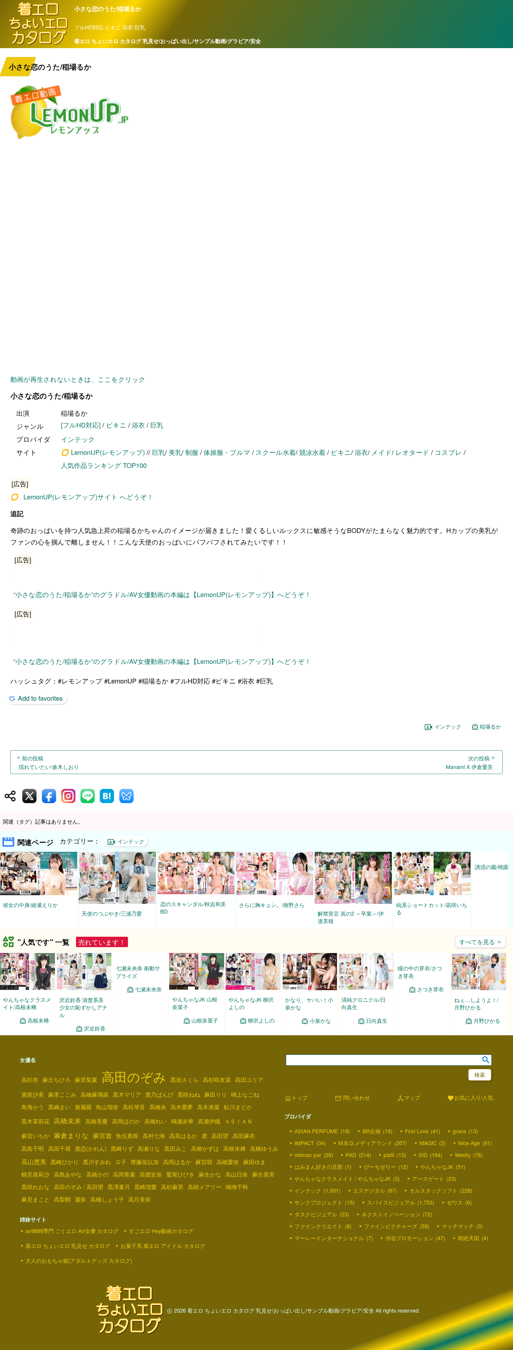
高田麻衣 (243, 1135)
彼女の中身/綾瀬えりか (30, 905)
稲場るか (490, 726)
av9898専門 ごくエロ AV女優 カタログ (72, 1231)
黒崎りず (122, 1148)
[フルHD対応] (81, 424)
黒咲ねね (189, 1094)
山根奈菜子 (204, 1020)
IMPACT (304, 1143)
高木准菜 (208, 1107)
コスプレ (448, 452)
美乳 (175, 452)
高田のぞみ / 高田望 (78, 1187)
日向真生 (376, 1020)
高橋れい (155, 1121)
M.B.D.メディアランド (365, 1143)
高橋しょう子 (107, 1199)
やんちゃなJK (436, 1166)
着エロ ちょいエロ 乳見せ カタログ (68, 1245)
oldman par (307, 1155)
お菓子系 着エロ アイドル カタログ (163, 1245)
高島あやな (68, 1174)
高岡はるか (177, 1162)
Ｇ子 (120, 1162)
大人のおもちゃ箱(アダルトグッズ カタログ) (79, 1260)
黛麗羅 (83, 1107)
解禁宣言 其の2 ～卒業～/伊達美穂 (351, 917)
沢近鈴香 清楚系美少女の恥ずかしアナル (83, 1007)
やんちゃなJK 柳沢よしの (251, 1003)
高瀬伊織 (209, 1121)
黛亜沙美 (32, 1094)
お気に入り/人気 (470, 1097)
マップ (408, 1097)
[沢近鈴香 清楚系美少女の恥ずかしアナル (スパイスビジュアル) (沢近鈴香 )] (83, 988)
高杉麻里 (172, 1187)
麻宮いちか (35, 1135)
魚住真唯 (127, 1135)
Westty (463, 1155)
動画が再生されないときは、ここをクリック (77, 379)
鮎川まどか (238, 1107)
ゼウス (455, 1202)
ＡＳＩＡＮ (238, 1121)
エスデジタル (369, 1190)
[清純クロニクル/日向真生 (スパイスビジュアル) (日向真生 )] (365, 988)
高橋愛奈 (227, 1162)
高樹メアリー (204, 1187)
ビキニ (116, 424)
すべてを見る (480, 941)
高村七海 (153, 1135)
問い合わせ (352, 1097)
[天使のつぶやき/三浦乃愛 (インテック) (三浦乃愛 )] (117, 901)
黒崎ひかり (64, 1162)
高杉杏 (29, 1079)
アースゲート (428, 1178)
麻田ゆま (254, 1162)
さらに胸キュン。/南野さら (272, 905)
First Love (416, 1131)
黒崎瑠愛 (145, 1187)
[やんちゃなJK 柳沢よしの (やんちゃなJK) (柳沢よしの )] (253, 988)
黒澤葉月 (118, 1187)
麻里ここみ (62, 1094)
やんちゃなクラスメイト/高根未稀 (27, 1003)
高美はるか (183, 1135)
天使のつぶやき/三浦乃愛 (112, 913)
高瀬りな (148, 1148)
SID (423, 1155)
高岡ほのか (126, 1121)
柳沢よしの (261, 1020)
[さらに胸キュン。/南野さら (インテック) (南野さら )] (274, 893)
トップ (296, 1097)
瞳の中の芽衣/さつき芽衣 (420, 1003)
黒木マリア (127, 1094)
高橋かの (97, 1174)
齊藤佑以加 (145, 1162)
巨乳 (156, 424)
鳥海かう (32, 1107)
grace (459, 1131)
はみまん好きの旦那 (318, 1166)
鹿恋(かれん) (91, 1148)
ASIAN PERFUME (316, 1131)
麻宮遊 (102, 1135)
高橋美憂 (96, 1121)
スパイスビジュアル (391, 1202)
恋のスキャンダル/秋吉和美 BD (193, 907)
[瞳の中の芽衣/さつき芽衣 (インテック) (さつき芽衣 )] (422, 988)
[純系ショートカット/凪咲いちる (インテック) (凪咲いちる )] (432, 893)
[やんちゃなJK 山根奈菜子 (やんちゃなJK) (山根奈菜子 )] (196, 987)
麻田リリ (215, 1094)
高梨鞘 (62, 1199)
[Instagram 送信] (68, 796)
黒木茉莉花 (35, 1121)
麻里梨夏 (86, 1079)
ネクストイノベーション (391, 1214)
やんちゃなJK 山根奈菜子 (194, 1002)
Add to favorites (40, 697)
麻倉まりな (71, 1135)
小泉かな (320, 1020)
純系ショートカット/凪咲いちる (431, 908)
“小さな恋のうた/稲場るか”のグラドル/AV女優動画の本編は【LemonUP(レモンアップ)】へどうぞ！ (162, 594)
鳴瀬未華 (182, 1121)
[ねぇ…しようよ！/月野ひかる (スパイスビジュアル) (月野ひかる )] (478, 988)
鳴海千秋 (237, 1187)
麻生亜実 (263, 1174)
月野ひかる (487, 1020)
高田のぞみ (134, 1076)
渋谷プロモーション (409, 1238)
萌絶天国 (468, 1238)
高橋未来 (67, 1120)
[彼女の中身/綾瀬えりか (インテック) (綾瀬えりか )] (38, 893)
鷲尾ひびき (180, 1174)
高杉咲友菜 (217, 1079)
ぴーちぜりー (380, 1166)
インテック (78, 439)
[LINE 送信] (87, 796)
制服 (191, 452)
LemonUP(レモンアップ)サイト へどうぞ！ (88, 496)
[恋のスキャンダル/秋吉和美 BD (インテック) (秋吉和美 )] (196, 892)
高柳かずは (205, 1148)
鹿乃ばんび (159, 1094)
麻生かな (210, 1174)
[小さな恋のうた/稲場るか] (256, 483)
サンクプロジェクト (318, 1202)
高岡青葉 (124, 1174)
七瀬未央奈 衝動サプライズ (138, 971)
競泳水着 (312, 452)
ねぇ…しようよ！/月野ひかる (476, 1003)
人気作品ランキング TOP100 (104, 465)
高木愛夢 (181, 1107)
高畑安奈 (151, 1174)
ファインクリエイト (318, 1226)
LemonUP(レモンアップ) (108, 452)
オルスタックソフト (433, 1190)
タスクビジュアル (315, 1214)
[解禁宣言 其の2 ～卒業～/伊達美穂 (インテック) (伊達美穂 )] (353, 901)
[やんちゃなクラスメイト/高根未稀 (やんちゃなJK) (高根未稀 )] (27, 988)
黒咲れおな (35, 1187)
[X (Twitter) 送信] (29, 796)
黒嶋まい (59, 1107)
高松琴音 (134, 1107)
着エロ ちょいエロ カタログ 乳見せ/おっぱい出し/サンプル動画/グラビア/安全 (167, 41)
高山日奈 (236, 1174)
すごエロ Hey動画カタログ (161, 1231)
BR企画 (371, 1131)
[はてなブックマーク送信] (107, 796)
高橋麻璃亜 (94, 1094)
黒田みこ (175, 1148)
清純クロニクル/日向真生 (363, 1003)
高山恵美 (33, 1161)
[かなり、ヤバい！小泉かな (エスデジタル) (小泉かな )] (309, 988)
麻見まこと (35, 1199)
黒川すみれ (97, 1162)
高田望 (219, 1135)
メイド (381, 452)
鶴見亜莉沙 (35, 1174)
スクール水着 (276, 452)
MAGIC (428, 1143)
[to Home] (38, 43)
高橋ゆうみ (264, 1148)
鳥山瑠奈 (107, 1107)
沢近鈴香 (94, 1028)
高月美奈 (139, 1199)
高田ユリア (249, 1079)
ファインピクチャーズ (390, 1226)
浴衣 (138, 424)
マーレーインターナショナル (329, 1238)
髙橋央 (157, 1107)
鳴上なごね (245, 1094)
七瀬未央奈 (148, 989)
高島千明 (32, 1148)
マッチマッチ (458, 1226)
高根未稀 (38, 1020)
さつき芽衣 (430, 1020)
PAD (351, 1155)
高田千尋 (59, 1148)
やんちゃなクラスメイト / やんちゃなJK (342, 1178)
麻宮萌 (203, 1162)
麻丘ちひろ (56, 1079)
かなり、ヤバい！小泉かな (309, 1003)
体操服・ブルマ (227, 452)
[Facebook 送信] (49, 796)
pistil (389, 1155)
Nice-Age (469, 1143)
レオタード (412, 452)
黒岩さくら (184, 1079)
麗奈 (80, 1199)
